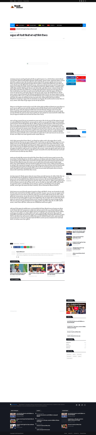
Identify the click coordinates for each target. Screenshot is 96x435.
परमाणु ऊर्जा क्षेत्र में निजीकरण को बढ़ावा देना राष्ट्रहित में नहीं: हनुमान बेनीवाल (18, 274)
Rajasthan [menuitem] (33, 25)
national (76, 347)
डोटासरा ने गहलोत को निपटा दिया (74, 332)
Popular (70, 228)
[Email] (31, 247)
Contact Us (20, 1)
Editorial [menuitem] (59, 25)
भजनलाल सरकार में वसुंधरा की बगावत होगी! (36, 274)
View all (63, 261)
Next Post (62, 311)
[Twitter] (22, 247)
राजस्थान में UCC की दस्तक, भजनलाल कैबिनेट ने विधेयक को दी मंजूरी (76, 327)
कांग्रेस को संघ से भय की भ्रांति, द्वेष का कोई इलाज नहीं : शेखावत (55, 274)
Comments (82, 228)
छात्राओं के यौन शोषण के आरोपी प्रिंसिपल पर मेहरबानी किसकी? (79, 232)
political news (16, 32)
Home (11, 1)
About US (70, 433)
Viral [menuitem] (43, 25)
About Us (68, 178)
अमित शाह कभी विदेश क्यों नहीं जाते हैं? (79, 254)
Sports (76, 344)
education (76, 346)
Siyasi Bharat (20, 252)
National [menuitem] (21, 25)
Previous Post (14, 311)
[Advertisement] (62, 13)
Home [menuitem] (12, 25)
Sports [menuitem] (52, 25)
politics (79, 356)
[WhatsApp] (28, 247)
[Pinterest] (25, 247)
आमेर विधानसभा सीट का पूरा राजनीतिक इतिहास (78, 248)
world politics (69, 358)
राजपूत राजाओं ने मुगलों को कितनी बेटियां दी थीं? (78, 237)
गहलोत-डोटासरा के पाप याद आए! (73, 336)
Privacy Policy (26, 1)
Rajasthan (22, 243)
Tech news (79, 354)
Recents (76, 228)
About (15, 1)
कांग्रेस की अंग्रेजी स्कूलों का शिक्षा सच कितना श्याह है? (26, 29)
